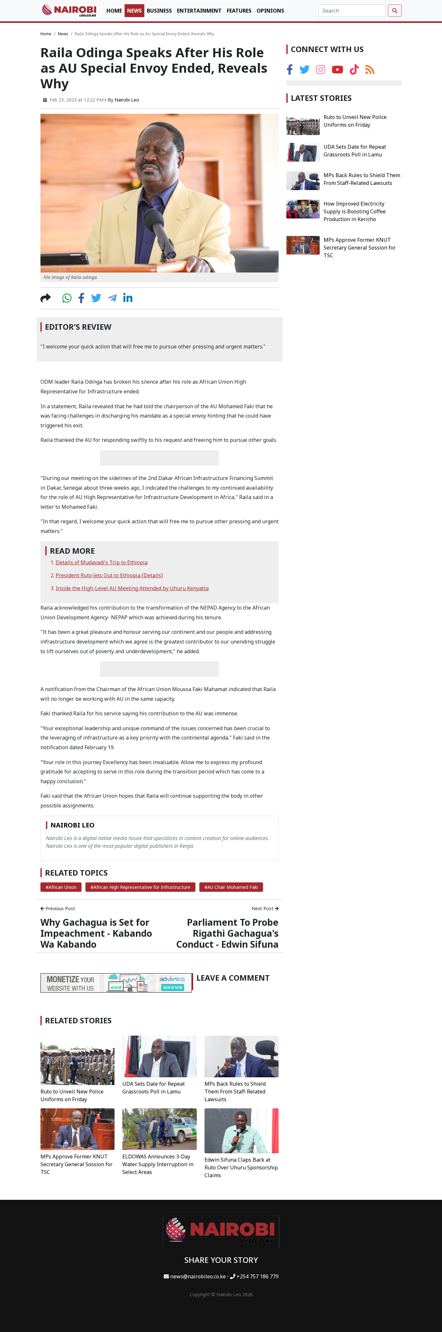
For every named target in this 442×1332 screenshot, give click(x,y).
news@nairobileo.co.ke (198, 1276)
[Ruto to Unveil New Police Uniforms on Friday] (77, 1059)
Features (239, 10)
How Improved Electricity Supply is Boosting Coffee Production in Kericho (355, 211)
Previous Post (59, 908)
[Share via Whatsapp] (67, 300)
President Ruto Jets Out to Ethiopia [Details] (109, 575)
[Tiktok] (354, 71)
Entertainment (199, 10)
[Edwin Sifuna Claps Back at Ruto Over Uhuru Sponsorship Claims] (241, 1130)
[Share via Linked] (127, 300)
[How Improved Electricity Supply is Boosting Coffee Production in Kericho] (303, 208)
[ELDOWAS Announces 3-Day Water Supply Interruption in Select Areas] (159, 1128)
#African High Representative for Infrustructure (140, 887)
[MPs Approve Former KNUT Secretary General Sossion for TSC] (77, 1128)
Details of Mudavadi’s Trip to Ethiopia (102, 562)
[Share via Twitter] (96, 300)
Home (114, 10)
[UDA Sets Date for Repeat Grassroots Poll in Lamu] (159, 1056)
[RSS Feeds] (369, 71)
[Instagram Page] (320, 71)
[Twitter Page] (304, 71)
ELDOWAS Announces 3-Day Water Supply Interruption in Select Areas (157, 1164)
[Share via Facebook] (81, 300)
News (134, 10)
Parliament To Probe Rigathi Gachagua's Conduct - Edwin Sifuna (227, 933)
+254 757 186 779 (257, 1276)
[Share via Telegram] (112, 300)
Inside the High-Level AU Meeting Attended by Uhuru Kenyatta (132, 588)
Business (159, 10)
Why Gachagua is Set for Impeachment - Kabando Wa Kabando (96, 933)
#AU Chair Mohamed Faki (231, 887)
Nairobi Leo (127, 100)
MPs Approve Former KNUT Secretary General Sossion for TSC (76, 1164)
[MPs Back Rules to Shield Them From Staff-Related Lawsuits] (241, 1056)
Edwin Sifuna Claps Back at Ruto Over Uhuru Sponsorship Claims (241, 1167)
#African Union (61, 887)
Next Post (263, 908)
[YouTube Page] (337, 71)
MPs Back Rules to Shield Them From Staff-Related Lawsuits (235, 1091)
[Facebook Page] (289, 71)
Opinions (270, 10)
